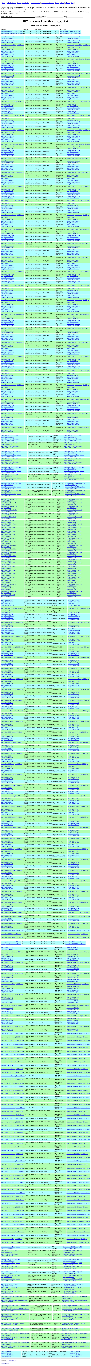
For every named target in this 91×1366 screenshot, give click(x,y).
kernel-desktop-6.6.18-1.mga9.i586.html (12, 356)
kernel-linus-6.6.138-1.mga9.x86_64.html (7, 661)
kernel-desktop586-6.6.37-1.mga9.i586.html (8, 567)
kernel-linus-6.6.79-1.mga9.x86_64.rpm (73, 767)
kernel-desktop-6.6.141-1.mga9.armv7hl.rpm (73, 41)
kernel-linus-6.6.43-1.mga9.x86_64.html (7, 841)
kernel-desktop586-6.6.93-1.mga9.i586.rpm (74, 528)
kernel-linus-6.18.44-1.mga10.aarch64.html (7, 615)
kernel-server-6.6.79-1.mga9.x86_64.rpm (78, 1072)
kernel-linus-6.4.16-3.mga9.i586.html (11, 923)
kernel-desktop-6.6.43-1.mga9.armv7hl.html (7, 296)
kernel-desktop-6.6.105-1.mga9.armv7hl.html (7, 126)
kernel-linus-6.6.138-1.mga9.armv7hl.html (7, 654)
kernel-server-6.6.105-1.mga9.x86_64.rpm (73, 1019)
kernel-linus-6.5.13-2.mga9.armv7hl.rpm (73, 898)
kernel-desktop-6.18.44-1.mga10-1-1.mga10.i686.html (11, 475)
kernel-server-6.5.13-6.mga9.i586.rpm (77, 1207)
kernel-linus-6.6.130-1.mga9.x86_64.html (7, 682)
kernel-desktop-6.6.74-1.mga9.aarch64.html (7, 207)
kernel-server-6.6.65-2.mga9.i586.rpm (77, 1090)
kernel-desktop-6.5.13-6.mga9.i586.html (12, 385)
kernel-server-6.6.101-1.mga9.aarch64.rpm (73, 1022)
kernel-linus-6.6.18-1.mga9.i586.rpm (78, 881)
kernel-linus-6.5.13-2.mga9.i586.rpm (78, 902)
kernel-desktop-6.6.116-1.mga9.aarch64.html (7, 108)
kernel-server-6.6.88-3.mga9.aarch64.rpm (78, 1044)
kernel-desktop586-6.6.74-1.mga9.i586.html (8, 542)
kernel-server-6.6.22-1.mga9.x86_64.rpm (78, 1178)
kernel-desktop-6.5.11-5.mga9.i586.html (12, 399)
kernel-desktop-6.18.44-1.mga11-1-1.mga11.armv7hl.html (11, 487)
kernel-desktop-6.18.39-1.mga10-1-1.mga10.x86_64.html (11, 462)
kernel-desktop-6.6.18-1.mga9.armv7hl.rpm (73, 353)
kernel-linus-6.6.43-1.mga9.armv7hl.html (7, 834)
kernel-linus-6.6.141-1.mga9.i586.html (12, 647)
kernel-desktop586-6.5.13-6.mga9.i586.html (8, 585)
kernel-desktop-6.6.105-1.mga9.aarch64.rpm (73, 122)
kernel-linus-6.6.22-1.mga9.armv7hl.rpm (73, 866)
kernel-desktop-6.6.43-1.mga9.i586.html (12, 300)
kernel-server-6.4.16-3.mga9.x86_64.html (12, 1232)
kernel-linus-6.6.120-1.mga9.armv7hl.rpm (73, 686)
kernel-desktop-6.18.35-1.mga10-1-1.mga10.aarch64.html (11, 436)
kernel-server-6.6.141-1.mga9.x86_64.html (7, 955)
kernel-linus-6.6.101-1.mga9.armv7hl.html (7, 717)
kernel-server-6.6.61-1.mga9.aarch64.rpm (78, 1097)
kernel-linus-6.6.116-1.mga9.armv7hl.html (7, 696)
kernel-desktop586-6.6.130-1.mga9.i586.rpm (74, 510)
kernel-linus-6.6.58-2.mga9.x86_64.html (7, 809)
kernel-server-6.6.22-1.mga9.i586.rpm (77, 1175)
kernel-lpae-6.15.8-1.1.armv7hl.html (11, 944)
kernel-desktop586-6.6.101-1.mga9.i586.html (9, 524)
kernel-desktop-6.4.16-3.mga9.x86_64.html (7, 416)
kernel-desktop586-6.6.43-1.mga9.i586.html (8, 563)
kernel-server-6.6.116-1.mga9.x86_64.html (7, 1008)
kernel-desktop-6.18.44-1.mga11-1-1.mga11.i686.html (11, 491)
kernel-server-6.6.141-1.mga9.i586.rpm (78, 952)
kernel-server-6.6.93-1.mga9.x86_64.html (12, 1040)
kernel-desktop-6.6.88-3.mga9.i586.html (12, 172)
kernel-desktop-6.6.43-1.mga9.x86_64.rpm (73, 303)
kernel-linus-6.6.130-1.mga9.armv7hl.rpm (73, 675)
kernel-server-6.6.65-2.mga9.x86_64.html (12, 1093)
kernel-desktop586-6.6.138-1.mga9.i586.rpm (74, 503)
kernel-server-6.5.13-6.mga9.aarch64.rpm (78, 1203)
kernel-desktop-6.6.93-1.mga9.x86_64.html (7, 161)
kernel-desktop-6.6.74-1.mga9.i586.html (12, 215)
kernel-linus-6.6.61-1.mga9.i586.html (11, 796)
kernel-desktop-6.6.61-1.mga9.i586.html (12, 243)
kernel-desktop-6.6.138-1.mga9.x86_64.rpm (73, 62)
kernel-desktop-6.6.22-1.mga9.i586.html (12, 342)
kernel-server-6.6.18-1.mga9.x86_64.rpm (78, 1189)
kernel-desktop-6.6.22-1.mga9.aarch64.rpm (73, 335)
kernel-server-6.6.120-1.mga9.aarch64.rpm (73, 990)
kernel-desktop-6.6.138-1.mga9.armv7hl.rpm (73, 55)
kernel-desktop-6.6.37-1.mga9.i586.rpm (78, 314)
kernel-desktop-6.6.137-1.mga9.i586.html (12, 73)
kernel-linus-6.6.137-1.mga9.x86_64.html (7, 671)
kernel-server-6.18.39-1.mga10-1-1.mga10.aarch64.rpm (72, 1260)
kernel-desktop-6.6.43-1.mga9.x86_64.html (7, 303)
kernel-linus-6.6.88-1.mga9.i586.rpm (78, 742)
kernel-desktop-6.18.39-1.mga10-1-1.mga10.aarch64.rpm (74, 452)
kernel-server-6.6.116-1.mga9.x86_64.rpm (73, 1008)
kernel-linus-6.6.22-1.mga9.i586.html (11, 870)
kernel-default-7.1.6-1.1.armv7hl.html (11, 31)
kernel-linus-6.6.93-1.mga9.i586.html (11, 732)
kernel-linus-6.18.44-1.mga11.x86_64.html (7, 611)
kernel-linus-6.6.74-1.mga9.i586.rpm (78, 774)
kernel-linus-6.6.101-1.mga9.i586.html (12, 721)
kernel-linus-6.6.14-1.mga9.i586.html (11, 891)
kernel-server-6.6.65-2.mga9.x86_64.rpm (78, 1093)
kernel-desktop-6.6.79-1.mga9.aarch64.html (7, 193)
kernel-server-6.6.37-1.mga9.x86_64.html (12, 1157)
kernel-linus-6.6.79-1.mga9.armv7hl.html (7, 760)
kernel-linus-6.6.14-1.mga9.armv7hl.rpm (73, 887)
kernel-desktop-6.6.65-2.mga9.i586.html (12, 229)
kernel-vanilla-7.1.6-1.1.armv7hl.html (6, 1352)
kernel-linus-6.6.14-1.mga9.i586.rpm (78, 891)
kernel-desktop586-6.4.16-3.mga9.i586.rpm (74, 592)
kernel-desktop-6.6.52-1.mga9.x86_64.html (7, 275)
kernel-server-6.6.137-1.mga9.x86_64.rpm (73, 976)
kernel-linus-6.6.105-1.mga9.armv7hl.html (7, 707)
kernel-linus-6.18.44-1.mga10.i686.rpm (79, 622)
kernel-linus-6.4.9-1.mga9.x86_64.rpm (78, 937)
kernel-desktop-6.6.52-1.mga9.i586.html (12, 271)
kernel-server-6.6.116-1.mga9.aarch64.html (7, 1001)
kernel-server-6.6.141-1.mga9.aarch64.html (7, 948)
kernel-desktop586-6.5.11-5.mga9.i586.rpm (74, 588)
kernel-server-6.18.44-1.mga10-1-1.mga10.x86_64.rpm (72, 1279)
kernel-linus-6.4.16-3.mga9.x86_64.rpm (73, 926)
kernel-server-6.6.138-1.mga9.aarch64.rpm (73, 959)
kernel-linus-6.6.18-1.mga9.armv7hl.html (7, 877)
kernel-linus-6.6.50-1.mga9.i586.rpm (78, 827)
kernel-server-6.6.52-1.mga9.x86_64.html (12, 1125)
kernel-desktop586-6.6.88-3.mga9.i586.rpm (74, 531)
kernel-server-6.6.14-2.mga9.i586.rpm (77, 1196)
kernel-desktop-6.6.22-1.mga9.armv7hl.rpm (73, 338)
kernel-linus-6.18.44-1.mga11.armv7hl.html (7, 604)
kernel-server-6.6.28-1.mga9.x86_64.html (12, 1168)
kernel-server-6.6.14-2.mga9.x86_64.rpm (78, 1200)
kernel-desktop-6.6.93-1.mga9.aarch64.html (7, 151)
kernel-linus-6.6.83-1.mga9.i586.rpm (78, 753)
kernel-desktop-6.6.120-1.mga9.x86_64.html (7, 105)
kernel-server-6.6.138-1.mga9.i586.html (12, 962)
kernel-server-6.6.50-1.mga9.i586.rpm (77, 1132)
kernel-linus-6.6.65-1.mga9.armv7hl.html (7, 781)
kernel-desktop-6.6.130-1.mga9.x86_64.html (7, 90)
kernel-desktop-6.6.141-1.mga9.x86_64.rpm (73, 48)
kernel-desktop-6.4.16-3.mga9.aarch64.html (7, 406)
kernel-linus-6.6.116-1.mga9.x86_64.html (7, 703)
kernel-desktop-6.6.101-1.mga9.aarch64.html (7, 136)
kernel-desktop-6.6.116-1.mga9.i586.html (12, 115)
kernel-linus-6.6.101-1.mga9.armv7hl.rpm (73, 717)
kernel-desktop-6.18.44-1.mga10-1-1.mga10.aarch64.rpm (74, 468)
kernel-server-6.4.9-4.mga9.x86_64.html (12, 1242)
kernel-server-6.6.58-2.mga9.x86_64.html (12, 1115)
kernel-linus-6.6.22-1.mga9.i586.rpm (78, 870)
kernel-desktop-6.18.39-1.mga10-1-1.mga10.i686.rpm (74, 459)
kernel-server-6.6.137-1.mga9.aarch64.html (7, 969)
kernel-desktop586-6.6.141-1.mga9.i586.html (9, 500)
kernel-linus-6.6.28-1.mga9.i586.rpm (78, 859)
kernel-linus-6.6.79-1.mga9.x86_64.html (7, 767)
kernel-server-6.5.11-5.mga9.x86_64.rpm (78, 1221)
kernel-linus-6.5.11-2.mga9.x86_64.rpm (79, 916)
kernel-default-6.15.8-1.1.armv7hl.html (12, 33)
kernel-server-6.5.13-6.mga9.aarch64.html (13, 1203)
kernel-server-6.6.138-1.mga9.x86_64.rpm (73, 966)
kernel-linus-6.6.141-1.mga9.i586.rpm (78, 647)
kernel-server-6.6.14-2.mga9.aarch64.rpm (78, 1193)
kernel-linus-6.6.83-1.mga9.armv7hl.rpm (73, 749)
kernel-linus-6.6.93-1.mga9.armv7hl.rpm (73, 728)
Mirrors (67, 3)
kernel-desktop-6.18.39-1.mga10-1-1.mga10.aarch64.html (11, 452)
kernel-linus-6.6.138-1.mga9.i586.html (12, 657)
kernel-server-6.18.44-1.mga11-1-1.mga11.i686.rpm (73, 1288)
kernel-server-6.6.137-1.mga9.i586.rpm (78, 973)
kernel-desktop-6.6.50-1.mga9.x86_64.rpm (73, 289)
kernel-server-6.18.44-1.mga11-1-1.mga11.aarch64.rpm (73, 1284)
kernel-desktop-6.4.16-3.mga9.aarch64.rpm (73, 406)
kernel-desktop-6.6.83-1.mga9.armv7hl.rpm (73, 183)
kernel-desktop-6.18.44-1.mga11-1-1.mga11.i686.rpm (75, 491)
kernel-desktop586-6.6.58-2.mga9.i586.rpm (74, 553)
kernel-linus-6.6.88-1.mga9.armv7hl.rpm (73, 739)
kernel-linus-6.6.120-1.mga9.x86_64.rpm (73, 693)
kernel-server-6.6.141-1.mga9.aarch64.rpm (73, 948)
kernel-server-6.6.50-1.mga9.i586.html (12, 1132)
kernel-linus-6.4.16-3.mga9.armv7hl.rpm (73, 919)
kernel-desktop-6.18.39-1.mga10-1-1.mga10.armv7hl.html (11, 455)
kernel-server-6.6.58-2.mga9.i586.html (12, 1111)
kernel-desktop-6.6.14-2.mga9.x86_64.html (7, 374)
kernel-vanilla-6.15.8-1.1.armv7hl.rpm (76, 1355)
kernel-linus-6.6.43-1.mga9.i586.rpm (78, 838)
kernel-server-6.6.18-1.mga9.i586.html (12, 1186)
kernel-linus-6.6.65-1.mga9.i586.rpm (78, 785)
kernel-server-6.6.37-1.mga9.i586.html (12, 1154)
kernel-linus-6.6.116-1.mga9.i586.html (11, 700)
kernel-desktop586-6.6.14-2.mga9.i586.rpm (74, 581)
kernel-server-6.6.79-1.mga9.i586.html (12, 1069)
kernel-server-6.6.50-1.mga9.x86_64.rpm (78, 1136)
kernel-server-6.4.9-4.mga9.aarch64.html (12, 1235)
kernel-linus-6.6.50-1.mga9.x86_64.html (7, 831)
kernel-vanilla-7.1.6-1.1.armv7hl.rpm (75, 1352)
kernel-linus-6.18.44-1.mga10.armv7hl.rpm (74, 618)
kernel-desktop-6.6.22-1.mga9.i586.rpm (78, 342)
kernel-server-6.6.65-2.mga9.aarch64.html (13, 1086)
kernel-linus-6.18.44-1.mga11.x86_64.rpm (74, 611)
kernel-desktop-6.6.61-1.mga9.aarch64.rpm (73, 236)
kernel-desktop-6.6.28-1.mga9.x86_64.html (7, 331)
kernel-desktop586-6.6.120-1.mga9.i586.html (9, 514)
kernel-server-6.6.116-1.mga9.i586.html (12, 1005)
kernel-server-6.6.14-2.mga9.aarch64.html (13, 1193)
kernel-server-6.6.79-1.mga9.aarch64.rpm (78, 1065)
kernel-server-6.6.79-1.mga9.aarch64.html (13, 1065)
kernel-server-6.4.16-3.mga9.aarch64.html (13, 1224)
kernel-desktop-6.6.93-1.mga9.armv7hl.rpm (73, 154)
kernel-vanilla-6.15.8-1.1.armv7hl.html (7, 1355)
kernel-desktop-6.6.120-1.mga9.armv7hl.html (7, 98)
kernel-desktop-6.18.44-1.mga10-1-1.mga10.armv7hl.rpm (74, 471)
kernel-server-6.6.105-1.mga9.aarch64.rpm (73, 1012)
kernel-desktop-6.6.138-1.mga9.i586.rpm (78, 59)
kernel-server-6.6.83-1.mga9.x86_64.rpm (78, 1062)
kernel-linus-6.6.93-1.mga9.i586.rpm (78, 732)
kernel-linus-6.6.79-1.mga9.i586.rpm (78, 764)
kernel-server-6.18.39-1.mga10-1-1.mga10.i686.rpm (72, 1263)
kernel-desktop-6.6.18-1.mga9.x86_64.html (7, 360)
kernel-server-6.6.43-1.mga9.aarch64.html (13, 1139)
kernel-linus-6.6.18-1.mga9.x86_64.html (7, 884)
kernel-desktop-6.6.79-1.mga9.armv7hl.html (7, 197)
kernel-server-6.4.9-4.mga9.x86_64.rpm (78, 1242)
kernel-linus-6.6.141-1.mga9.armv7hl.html (7, 643)
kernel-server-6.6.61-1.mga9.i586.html (12, 1100)
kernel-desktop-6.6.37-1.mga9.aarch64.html (7, 307)
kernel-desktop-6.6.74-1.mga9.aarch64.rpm (73, 207)
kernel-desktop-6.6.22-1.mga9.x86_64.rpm (73, 345)
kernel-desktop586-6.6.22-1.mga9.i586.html (8, 574)
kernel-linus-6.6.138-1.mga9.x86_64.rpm (73, 661)
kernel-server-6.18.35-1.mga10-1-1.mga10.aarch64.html (10, 1247)
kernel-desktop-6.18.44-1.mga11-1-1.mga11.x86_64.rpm (75, 494)
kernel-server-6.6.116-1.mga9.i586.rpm (78, 1005)
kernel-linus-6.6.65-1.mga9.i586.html (11, 785)
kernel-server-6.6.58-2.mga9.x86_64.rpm (78, 1115)
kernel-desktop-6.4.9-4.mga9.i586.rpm (78, 427)
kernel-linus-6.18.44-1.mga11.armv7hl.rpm (74, 604)
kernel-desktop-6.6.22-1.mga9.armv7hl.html (7, 338)
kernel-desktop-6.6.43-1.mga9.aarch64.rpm (73, 292)
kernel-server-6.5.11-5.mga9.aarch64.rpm (78, 1214)
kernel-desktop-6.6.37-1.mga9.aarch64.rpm (73, 307)
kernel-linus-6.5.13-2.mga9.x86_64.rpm (73, 905)
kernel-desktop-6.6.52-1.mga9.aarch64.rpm (73, 264)
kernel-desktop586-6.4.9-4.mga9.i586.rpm (74, 595)
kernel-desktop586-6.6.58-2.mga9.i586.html (8, 553)
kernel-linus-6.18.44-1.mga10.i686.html (12, 622)
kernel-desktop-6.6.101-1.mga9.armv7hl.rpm (73, 140)
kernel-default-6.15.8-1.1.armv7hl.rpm (70, 33)
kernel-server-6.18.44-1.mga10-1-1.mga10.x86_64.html (10, 1279)
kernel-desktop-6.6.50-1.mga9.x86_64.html (7, 289)
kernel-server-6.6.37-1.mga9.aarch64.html (13, 1150)
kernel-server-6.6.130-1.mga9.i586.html (12, 984)
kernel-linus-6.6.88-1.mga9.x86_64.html (7, 746)
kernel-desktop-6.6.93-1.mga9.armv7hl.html (7, 154)
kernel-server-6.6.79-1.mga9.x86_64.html (12, 1072)
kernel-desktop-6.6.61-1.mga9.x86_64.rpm (73, 246)
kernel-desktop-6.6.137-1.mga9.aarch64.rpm (73, 66)
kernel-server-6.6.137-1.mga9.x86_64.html (7, 976)
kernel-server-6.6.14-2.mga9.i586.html (12, 1196)
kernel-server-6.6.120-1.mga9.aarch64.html (7, 990)
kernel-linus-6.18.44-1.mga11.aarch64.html (7, 601)
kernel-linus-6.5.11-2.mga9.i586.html (11, 912)
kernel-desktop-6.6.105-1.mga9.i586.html (12, 130)
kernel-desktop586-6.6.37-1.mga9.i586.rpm (74, 567)
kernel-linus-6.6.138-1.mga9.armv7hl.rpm (73, 654)
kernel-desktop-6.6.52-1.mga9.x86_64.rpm (73, 275)
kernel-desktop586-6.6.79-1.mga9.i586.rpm (74, 539)
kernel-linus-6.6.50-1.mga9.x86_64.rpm (73, 831)
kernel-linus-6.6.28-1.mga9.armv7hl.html (7, 856)
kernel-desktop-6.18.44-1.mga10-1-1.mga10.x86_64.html (11, 478)
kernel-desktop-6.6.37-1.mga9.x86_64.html (7, 317)
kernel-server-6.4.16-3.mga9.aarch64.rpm (78, 1224)
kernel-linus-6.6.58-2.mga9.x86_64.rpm (73, 809)
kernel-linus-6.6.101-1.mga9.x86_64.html (7, 724)
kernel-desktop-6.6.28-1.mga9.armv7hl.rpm (73, 324)
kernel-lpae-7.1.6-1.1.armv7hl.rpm (75, 942)
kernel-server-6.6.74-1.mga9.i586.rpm (77, 1079)
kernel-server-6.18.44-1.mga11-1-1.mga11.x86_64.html (10, 1292)
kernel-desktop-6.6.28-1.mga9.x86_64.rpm (73, 331)
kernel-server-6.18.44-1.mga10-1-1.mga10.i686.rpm (72, 1276)
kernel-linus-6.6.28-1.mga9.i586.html (11, 859)
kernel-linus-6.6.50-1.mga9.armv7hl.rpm (73, 824)
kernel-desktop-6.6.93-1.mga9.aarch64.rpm (73, 151)
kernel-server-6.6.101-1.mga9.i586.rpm (78, 1026)
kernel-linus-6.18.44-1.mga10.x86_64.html (7, 625)
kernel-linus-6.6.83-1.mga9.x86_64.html (7, 756)
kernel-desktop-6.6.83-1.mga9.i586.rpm (78, 186)
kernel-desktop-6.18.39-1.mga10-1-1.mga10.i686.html (11, 459)
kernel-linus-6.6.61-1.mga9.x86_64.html (7, 799)
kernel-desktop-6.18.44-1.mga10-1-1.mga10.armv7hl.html (11, 471)
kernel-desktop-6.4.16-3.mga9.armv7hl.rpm (73, 409)
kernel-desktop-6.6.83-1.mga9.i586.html (12, 186)
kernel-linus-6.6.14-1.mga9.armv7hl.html (7, 887)
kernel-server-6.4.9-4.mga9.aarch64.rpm (78, 1235)
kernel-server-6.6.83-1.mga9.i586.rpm (77, 1058)
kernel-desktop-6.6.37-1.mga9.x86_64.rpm (73, 317)
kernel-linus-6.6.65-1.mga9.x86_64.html (7, 788)
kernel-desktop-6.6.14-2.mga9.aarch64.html (7, 363)
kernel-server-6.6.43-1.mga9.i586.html (12, 1143)
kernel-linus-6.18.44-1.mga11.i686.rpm (79, 608)
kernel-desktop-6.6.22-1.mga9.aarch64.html (7, 335)
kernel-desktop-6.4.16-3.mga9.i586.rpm (78, 413)
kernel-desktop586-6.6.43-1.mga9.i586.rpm (74, 563)
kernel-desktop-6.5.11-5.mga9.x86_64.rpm (73, 402)
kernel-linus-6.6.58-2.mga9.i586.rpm (78, 806)
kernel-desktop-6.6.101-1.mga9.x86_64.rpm (73, 147)
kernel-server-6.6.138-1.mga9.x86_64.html (7, 966)
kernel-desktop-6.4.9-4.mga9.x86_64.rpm (73, 430)
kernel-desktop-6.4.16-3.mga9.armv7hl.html (7, 409)
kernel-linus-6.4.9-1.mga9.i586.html (11, 934)
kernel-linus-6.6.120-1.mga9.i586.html (12, 689)
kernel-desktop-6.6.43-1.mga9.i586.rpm (78, 300)
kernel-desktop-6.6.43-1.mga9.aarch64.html (7, 292)
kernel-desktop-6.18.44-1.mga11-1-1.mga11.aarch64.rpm (75, 484)
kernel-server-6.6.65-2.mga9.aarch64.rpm (78, 1086)
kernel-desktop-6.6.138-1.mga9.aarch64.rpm (73, 51)
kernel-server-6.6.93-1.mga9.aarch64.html (13, 1033)
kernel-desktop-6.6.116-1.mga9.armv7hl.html (7, 112)
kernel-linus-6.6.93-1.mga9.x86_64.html (7, 735)
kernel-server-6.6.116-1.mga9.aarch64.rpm (73, 1001)
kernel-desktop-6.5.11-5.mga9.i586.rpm (78, 399)
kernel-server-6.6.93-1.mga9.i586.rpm (77, 1037)
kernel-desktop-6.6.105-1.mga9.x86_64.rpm (73, 133)
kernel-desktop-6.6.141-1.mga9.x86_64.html (7, 48)
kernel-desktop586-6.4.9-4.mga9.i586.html (8, 595)
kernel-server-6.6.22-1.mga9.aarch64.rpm (78, 1171)
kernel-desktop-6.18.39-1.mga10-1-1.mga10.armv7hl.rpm (74, 455)
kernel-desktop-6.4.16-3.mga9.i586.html (12, 413)
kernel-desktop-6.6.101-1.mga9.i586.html (12, 144)
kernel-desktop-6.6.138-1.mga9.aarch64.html (7, 51)
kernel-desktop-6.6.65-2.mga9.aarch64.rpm (73, 222)
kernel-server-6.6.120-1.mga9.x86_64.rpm (73, 998)
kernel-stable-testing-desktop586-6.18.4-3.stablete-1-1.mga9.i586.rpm (73, 1329)
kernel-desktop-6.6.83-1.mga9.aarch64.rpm (73, 179)
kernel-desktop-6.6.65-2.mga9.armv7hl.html (7, 225)
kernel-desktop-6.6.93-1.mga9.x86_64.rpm (73, 161)
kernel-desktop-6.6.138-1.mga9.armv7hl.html (7, 55)
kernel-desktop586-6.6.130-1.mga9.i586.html (9, 510)
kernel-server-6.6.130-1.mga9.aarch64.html (7, 980)
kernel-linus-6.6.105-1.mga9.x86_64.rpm (73, 714)
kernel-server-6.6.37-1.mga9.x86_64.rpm (78, 1157)
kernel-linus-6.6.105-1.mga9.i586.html (12, 711)
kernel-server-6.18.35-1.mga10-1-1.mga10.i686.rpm (72, 1251)
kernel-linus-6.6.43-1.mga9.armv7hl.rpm (73, 834)
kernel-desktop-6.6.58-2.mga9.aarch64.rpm (73, 250)
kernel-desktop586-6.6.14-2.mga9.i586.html (8, 581)
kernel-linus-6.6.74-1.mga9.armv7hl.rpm (73, 771)
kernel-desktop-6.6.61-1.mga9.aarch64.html (7, 236)
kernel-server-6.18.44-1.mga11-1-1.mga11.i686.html (10, 1288)
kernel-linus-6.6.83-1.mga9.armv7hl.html (7, 749)
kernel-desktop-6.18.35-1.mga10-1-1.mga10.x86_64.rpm (74, 446)
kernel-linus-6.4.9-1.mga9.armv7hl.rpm (79, 930)
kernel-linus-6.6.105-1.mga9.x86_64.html (7, 714)
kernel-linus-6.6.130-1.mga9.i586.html (12, 679)
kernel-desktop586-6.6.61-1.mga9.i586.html (8, 549)
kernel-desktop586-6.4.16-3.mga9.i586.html (8, 592)
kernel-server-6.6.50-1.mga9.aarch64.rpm (78, 1129)
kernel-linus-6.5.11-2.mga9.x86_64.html (12, 916)
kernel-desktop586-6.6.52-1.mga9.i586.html (8, 556)
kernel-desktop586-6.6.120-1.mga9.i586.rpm (74, 514)
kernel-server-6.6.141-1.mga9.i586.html (12, 952)
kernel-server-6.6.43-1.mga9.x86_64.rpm (78, 1147)
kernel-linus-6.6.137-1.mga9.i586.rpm (78, 668)
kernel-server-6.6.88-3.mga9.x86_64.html (12, 1051)
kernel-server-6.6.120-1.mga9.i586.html (12, 994)
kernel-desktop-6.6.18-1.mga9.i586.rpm (78, 356)
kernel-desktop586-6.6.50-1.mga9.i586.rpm (74, 560)
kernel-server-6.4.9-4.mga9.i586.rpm (77, 1239)
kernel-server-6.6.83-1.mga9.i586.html (12, 1058)
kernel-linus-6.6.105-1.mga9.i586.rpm (78, 711)
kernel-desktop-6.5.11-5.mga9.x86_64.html (7, 402)
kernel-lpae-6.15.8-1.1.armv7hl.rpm (75, 944)
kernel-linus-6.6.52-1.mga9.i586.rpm (78, 817)
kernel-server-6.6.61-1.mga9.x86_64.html (12, 1104)
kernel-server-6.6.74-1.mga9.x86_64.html (12, 1083)
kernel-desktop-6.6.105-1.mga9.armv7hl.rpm (73, 126)
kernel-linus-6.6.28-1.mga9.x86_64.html (7, 863)
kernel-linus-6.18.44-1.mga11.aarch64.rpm (74, 601)
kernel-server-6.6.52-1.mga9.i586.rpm (77, 1122)
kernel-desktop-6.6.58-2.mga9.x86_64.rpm (73, 260)
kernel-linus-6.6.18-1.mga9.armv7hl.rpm (73, 877)
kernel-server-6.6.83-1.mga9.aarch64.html (13, 1054)
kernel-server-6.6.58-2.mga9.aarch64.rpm (78, 1108)
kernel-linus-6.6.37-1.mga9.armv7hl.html (7, 845)
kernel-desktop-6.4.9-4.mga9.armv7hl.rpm (73, 423)
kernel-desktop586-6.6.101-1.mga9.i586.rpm (74, 524)
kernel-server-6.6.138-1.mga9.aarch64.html (7, 959)
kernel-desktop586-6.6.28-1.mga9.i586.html (8, 570)
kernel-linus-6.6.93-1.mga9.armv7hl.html (7, 728)
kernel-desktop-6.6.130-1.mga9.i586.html (12, 87)
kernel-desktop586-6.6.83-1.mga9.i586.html (8, 535)
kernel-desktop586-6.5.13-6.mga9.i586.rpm (74, 585)
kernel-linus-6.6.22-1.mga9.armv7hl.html (7, 866)
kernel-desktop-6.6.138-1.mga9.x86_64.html (7, 62)
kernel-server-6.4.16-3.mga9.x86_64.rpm (78, 1232)
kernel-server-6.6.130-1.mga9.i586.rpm (78, 984)
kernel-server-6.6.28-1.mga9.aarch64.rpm (78, 1161)
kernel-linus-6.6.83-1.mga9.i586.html (11, 753)
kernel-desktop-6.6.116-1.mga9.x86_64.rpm (73, 119)
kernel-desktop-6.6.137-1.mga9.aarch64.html (7, 66)
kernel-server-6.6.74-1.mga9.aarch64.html (13, 1076)
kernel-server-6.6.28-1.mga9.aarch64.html (13, 1161)
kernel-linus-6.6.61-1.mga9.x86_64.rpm (73, 799)
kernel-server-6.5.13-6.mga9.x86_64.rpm (78, 1210)
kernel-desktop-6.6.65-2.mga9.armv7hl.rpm (73, 225)
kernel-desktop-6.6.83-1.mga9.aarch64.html (7, 179)
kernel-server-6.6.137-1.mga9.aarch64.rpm (73, 969)
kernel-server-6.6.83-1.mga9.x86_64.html (12, 1062)
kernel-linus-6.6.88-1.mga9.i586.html (11, 742)
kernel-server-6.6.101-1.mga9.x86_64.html (7, 1029)
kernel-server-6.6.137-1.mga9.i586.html (12, 973)
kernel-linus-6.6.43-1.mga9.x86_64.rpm (73, 841)
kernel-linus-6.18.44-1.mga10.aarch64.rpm (74, 615)
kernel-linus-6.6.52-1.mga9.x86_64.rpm (73, 820)
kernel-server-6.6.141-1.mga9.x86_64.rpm (73, 955)
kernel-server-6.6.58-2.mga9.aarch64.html (13, 1108)
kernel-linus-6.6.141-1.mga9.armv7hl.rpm (73, 643)
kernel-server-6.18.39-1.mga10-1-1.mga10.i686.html (10, 1263)
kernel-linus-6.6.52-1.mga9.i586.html (11, 817)
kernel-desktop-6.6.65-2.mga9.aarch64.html (7, 222)
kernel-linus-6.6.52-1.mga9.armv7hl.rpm (73, 813)
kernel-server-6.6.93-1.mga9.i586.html (12, 1037)
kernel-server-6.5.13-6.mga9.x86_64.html (12, 1210)
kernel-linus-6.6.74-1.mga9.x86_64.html (7, 778)
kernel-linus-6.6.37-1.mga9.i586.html (11, 849)
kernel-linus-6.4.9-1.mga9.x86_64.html (12, 937)
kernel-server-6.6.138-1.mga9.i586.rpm (78, 962)
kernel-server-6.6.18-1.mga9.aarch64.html (13, 1182)
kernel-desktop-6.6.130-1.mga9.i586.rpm (78, 87)
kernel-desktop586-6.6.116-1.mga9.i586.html (8, 517)
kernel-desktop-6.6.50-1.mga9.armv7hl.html (7, 282)
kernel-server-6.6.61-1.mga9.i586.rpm (77, 1100)
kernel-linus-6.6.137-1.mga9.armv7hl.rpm (73, 664)
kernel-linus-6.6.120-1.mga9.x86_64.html (7, 693)
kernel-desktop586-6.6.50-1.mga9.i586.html (8, 560)
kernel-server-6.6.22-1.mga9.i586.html (12, 1175)
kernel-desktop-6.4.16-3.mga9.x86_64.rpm (73, 416)
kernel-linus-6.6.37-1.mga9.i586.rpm (78, 849)
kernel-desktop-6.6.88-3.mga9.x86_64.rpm (73, 175)
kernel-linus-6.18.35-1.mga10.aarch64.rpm (74, 629)
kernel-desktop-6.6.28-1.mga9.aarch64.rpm (73, 321)
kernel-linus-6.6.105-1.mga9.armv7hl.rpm (73, 707)
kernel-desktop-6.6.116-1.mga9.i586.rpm (78, 115)
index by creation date (48, 3)
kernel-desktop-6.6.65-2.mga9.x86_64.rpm (73, 232)
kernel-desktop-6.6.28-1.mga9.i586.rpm (78, 328)
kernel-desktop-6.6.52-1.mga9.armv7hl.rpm (73, 268)
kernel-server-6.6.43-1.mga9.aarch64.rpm (78, 1139)
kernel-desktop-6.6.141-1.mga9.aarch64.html (7, 37)
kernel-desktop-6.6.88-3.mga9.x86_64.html (7, 175)
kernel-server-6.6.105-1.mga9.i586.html (12, 1015)
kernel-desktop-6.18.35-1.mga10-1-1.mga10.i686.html (11, 443)
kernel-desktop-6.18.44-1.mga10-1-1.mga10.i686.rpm (74, 475)
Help (72, 3)
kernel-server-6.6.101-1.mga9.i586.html (12, 1026)
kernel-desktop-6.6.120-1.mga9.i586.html (12, 101)
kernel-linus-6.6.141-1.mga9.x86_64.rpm (73, 650)
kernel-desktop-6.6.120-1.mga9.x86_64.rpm (73, 105)
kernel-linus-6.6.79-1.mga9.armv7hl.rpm (73, 760)
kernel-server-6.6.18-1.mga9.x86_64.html (12, 1189)
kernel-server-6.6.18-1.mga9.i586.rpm (77, 1186)
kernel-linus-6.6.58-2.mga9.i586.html (11, 806)
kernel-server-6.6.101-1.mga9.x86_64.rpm (73, 1029)
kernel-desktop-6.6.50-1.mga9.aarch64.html (7, 278)
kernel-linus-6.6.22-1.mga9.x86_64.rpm (73, 873)
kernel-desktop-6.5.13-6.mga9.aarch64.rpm (73, 377)
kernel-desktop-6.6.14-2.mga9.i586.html (12, 370)
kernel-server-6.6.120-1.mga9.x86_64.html (7, 998)
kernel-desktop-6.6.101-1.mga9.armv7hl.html (7, 140)
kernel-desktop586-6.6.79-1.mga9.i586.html (8, 539)
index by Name (59, 3)
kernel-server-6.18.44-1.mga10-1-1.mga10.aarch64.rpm (72, 1272)
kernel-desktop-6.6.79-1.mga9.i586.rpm (78, 200)
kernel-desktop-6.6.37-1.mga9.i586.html (12, 314)
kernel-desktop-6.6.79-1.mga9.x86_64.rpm (73, 204)
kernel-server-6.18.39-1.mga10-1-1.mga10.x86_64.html (10, 1267)
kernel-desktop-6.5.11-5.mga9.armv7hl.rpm (73, 395)
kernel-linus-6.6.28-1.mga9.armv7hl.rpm (73, 856)
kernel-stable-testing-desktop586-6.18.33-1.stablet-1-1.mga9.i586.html (12, 1323)
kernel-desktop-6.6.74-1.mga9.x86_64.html (7, 218)
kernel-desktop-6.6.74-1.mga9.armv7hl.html (7, 211)
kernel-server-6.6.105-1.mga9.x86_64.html (7, 1019)
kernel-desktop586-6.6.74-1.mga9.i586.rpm (74, 542)
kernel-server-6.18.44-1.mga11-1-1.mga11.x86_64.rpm (73, 1292)
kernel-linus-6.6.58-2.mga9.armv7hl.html (7, 802)
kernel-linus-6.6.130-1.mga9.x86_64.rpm (73, 682)
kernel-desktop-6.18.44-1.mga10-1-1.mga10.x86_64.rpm (74, 478)
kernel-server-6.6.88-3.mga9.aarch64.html (13, 1044)
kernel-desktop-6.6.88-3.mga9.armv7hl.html (7, 168)
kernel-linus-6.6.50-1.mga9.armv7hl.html (7, 824)
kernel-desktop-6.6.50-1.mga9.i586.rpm (78, 285)
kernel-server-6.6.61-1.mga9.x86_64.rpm (78, 1104)
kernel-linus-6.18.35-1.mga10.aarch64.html (7, 629)
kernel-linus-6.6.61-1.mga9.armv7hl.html (7, 792)
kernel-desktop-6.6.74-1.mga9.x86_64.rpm (73, 218)
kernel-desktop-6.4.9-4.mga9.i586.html (12, 427)
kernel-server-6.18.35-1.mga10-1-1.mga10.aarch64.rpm (72, 1247)
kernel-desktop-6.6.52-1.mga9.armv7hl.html (7, 268)
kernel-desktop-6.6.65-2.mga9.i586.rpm (78, 229)
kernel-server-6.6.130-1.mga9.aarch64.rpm (73, 980)
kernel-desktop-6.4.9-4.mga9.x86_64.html (7, 430)
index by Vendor (35, 3)
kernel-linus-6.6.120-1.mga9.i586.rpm (78, 689)
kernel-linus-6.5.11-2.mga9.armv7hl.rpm (73, 909)
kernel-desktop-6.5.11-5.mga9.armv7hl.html (7, 395)
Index (3, 3)
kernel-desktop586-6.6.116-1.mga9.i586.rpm (74, 517)
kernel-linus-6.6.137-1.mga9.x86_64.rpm (73, 671)
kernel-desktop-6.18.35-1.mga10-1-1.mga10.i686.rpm (74, 443)
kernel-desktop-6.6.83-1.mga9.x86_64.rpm (73, 190)
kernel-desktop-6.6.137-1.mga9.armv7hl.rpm (73, 69)
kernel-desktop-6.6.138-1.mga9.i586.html (12, 59)
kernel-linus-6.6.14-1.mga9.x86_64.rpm (73, 894)
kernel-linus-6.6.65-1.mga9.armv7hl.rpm (73, 781)
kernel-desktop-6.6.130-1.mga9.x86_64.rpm (73, 90)
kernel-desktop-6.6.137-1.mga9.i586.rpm (78, 73)
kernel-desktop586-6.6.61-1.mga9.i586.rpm (74, 549)
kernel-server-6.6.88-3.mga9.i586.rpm (77, 1047)
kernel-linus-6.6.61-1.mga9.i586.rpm (78, 796)
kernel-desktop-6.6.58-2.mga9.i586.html (12, 257)
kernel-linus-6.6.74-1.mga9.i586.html (11, 774)
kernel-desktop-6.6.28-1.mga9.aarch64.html (7, 321)
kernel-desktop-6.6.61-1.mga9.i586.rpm (78, 243)
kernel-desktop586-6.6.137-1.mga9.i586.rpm (74, 507)
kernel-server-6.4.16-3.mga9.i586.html (12, 1228)
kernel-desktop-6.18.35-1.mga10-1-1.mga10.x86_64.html (11, 446)
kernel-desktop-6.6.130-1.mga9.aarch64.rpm (73, 80)
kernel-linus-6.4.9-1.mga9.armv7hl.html (12, 930)
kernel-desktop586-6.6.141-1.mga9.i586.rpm (74, 500)
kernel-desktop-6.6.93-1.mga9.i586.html (12, 158)
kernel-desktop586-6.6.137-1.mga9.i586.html (9, 507)
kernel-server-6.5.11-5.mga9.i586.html (11, 1217)
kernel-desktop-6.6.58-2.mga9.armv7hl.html (7, 253)
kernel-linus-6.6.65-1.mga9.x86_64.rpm (73, 788)
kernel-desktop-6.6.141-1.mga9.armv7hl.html (7, 41)
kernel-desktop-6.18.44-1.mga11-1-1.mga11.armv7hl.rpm (75, 487)
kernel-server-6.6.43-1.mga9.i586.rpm (77, 1143)
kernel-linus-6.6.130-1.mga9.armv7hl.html (7, 675)
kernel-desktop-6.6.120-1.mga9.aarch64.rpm (73, 94)
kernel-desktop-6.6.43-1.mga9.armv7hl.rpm (73, 296)
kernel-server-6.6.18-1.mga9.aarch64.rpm (78, 1182)
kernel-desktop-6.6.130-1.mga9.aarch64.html (7, 80)
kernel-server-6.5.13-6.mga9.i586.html (12, 1207)
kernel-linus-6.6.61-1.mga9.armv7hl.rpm (73, 792)
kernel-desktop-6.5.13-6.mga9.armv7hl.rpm (73, 381)
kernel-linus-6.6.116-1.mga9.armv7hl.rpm (73, 696)
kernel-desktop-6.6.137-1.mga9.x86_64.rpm (73, 76)
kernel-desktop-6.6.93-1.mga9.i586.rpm (78, 158)
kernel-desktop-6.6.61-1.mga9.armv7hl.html (7, 239)
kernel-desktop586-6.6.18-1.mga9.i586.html (8, 577)
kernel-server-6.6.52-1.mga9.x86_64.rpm (78, 1125)
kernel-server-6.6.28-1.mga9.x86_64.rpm (78, 1168)
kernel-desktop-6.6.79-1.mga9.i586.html (12, 200)
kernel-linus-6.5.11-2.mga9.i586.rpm (78, 912)
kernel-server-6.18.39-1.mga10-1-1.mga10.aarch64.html (10, 1260)
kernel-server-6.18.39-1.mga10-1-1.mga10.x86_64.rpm (72, 1267)
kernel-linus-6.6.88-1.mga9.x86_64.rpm (73, 746)
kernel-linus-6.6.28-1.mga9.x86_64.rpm (73, 863)
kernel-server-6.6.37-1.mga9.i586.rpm (77, 1154)
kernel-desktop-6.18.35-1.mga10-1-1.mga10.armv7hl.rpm (74, 439)
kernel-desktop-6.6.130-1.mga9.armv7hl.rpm (73, 83)
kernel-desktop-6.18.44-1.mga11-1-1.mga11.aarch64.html (11, 484)
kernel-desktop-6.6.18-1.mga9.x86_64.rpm (73, 360)
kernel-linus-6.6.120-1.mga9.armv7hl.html (7, 686)
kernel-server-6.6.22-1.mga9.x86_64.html (12, 1178)
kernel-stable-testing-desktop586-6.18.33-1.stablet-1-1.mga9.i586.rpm (73, 1323)
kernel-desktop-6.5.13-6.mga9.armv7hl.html (7, 381)
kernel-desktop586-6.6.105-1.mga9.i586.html (9, 521)
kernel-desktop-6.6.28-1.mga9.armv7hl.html (7, 324)
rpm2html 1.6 (12, 1360)
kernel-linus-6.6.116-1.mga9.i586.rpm (78, 700)
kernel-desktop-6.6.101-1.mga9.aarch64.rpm (73, 136)
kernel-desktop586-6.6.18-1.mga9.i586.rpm (74, 577)
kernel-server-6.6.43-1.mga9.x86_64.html (12, 1147)
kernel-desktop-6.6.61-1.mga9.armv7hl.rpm (73, 239)
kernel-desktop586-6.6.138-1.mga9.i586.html (9, 503)
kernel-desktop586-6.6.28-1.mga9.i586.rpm (74, 570)
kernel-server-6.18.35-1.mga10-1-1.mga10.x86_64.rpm (72, 1254)
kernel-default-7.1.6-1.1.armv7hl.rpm (70, 31)
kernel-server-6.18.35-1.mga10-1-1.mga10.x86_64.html (10, 1254)
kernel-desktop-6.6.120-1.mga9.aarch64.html (7, 94)
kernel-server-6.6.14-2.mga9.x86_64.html (12, 1200)
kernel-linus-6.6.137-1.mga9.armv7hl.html (7, 664)
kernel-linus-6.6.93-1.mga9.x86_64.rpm (73, 735)
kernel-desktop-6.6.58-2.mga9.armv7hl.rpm (73, 253)
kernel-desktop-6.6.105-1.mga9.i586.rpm (78, 130)
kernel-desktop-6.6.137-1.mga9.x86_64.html (7, 76)
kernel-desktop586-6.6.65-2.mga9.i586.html (8, 546)
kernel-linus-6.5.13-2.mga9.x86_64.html (7, 905)
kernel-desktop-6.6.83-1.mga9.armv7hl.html (7, 183)
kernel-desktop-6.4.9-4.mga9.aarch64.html (7, 420)
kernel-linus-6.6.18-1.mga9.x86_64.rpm (73, 884)
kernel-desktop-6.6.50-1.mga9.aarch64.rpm (73, 278)
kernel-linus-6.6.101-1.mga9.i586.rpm (78, 721)
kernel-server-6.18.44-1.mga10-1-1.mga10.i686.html (10, 1276)
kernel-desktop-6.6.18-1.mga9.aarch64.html (7, 349)
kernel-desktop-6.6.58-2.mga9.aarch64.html (7, 250)
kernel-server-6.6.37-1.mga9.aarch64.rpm (78, 1150)
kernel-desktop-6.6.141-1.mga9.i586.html (12, 45)
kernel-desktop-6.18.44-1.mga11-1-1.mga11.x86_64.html (11, 494)
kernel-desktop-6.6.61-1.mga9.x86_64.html (7, 246)
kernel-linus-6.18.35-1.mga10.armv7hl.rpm (74, 632)
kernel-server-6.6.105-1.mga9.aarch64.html (7, 1012)
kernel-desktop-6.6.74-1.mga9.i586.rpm (78, 215)
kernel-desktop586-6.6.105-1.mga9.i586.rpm (74, 521)
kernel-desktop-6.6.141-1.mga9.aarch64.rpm (73, 37)
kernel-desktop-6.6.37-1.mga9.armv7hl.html (7, 310)
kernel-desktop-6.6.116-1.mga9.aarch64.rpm (73, 108)
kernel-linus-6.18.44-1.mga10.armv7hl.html (7, 618)
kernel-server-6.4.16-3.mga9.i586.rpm (77, 1228)
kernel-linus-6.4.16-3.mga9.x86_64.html (7, 926)
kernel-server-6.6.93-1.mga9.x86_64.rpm (78, 1040)
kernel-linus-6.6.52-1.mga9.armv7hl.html (7, 813)
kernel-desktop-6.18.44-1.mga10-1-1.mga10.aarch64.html (11, 468)
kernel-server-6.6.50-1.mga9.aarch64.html (13, 1129)
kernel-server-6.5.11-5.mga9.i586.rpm (77, 1217)
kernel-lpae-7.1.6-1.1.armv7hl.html (11, 942)
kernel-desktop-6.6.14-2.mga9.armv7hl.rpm (73, 367)
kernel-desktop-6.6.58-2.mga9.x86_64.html (7, 260)
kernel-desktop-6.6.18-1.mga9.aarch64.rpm (73, 349)
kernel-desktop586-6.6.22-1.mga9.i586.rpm (74, 574)
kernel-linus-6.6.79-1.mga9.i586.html (11, 764)
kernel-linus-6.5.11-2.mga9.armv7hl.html (7, 909)
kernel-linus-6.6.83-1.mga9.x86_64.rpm (73, 756)
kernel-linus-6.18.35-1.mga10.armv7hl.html (7, 632)
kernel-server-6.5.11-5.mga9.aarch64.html (12, 1214)
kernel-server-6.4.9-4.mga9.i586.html (11, 1239)
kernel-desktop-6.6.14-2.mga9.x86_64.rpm (73, 374)
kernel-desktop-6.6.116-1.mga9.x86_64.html (7, 119)
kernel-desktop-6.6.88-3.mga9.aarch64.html (7, 165)
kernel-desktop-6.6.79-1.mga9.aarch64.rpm (73, 193)
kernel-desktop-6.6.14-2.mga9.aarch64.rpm (73, 363)
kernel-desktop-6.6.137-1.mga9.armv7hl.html (7, 69)
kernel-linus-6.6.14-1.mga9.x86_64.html (7, 894)
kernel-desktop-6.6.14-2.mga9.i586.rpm (78, 370)
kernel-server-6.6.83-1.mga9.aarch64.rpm (78, 1054)
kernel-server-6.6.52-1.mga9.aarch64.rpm (78, 1118)
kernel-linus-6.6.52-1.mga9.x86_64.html (7, 820)
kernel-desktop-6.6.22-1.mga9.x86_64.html (7, 345)
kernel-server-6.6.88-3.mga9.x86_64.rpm (78, 1051)
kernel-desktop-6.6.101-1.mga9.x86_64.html (7, 147)
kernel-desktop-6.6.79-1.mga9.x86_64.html (7, 204)
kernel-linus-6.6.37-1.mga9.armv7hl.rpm (73, 845)
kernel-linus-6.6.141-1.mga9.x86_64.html (7, 650)
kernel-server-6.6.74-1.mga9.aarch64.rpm (78, 1076)
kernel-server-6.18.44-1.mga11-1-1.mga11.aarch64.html (10, 1284)
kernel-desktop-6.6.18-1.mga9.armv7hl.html (7, 353)
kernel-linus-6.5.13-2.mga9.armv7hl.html (7, 898)
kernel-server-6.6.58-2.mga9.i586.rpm (77, 1111)
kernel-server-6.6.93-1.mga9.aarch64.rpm (78, 1033)
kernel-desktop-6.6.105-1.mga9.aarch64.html (7, 122)
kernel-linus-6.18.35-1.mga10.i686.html (12, 636)
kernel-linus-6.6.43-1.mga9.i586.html (11, 838)
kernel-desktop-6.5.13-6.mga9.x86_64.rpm (73, 388)
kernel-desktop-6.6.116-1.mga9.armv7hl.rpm (73, 112)
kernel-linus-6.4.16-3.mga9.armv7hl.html (7, 919)
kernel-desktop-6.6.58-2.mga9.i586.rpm (78, 257)
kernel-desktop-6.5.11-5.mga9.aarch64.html (7, 392)
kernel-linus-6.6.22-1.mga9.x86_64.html (7, 873)
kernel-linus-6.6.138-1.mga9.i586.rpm (78, 657)
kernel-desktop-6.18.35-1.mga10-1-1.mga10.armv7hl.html (11, 439)
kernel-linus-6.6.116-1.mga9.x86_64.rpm (73, 703)
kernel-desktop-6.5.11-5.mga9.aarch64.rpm (73, 392)
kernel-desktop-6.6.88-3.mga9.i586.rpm (78, 172)
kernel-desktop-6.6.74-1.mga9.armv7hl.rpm (73, 211)
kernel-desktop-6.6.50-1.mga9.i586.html (12, 285)
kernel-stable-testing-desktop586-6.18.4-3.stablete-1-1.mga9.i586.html (12, 1329)
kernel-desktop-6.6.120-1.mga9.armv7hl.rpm (73, 98)
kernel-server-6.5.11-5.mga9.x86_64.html (12, 1221)
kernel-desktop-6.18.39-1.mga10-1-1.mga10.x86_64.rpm (74, 462)
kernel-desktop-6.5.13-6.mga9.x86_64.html (7, 388)
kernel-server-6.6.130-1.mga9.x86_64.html (7, 987)
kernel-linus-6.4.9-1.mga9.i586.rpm (78, 934)
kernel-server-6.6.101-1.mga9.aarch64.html (7, 1022)
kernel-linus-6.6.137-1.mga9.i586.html (12, 668)
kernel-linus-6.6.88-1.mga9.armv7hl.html (7, 739)
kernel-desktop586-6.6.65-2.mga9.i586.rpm (74, 546)
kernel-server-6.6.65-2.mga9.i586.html (12, 1090)
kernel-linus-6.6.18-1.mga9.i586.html (11, 881)
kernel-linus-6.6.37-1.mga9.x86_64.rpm (73, 852)
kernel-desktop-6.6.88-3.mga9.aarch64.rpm (73, 165)
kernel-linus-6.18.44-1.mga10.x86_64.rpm (74, 625)
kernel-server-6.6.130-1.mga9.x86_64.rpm (73, 987)
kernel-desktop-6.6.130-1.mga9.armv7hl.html (7, 83)
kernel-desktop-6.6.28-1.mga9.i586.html (12, 328)
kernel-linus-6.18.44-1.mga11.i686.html (12, 608)
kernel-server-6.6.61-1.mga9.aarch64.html (13, 1097)
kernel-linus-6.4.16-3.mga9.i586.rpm (78, 923)
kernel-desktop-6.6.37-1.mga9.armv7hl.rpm (73, 310)
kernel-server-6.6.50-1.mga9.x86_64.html (12, 1136)
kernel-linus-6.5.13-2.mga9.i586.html (11, 902)
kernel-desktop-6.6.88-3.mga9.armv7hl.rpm (73, 168)
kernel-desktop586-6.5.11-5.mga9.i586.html (8, 588)
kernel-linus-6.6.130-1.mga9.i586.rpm (78, 679)
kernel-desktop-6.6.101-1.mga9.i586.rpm (78, 144)
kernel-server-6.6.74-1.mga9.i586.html (12, 1079)
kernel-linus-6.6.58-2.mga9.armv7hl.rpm (73, 802)
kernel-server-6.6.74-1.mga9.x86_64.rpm (78, 1083)
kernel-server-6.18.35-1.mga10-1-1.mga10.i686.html (10, 1251)
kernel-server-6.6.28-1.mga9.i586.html (12, 1164)
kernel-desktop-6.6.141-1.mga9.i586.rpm (78, 45)
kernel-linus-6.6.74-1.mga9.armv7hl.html (7, 771)
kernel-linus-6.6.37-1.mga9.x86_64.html (7, 852)
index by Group (11, 3)
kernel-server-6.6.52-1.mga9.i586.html (12, 1122)
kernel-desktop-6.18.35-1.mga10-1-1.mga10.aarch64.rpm (74, 436)
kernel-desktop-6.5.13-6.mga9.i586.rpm (78, 385)
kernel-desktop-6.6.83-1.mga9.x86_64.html (7, 190)
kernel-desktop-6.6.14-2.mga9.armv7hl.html (7, 367)
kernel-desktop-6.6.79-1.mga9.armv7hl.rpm (73, 197)
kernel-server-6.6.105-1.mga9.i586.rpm (78, 1015)
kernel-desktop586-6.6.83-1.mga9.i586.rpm (74, 535)
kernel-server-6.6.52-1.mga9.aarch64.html (13, 1118)
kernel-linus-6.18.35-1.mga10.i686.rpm (79, 636)
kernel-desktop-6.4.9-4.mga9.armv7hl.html (7, 423)
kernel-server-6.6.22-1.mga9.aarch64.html (13, 1171)
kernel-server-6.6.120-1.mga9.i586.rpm (78, 994)
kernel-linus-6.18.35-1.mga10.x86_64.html (7, 639)
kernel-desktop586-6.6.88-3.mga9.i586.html (8, 531)
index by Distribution (23, 3)
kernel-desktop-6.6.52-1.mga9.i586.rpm (78, 271)
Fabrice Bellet (5, 1363)
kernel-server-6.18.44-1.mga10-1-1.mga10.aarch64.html (10, 1272)
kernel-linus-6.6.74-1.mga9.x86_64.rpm (73, 778)
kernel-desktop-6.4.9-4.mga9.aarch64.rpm (73, 420)
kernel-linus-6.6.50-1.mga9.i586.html (11, 827)
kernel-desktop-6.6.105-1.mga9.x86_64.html (7, 133)
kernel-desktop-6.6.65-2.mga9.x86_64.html (7, 232)
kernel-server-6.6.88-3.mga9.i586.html (12, 1047)
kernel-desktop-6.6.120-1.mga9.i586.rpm (78, 101)
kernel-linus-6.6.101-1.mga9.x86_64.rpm (73, 724)
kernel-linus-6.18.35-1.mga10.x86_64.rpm (74, 639)
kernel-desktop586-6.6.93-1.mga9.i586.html (8, 528)
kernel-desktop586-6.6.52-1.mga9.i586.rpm (74, 556)
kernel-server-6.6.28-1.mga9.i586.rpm (77, 1164)
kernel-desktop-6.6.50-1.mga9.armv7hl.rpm (73, 282)
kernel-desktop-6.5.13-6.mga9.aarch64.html (7, 377)
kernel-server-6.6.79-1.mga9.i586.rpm (77, 1069)
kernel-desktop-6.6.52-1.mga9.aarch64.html (7, 264)
